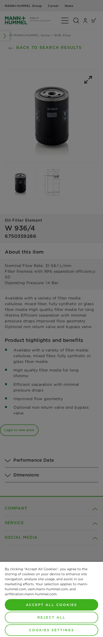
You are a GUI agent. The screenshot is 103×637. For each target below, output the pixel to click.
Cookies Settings (51, 630)
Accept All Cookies (51, 605)
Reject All (51, 617)
